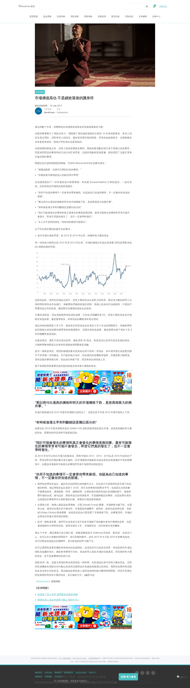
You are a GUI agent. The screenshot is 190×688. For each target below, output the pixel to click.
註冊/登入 (163, 6)
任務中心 (156, 16)
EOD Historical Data (80, 658)
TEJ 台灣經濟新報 (65, 658)
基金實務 (47, 16)
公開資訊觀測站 (93, 658)
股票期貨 (34, 16)
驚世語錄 (115, 16)
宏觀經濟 (102, 16)
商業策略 (88, 16)
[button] (75, 391)
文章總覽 (143, 16)
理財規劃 (74, 16)
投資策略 (61, 16)
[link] (83, 382)
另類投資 (129, 16)
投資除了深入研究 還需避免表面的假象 (57, 594)
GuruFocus (49, 112)
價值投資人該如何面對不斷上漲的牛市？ (58, 599)
